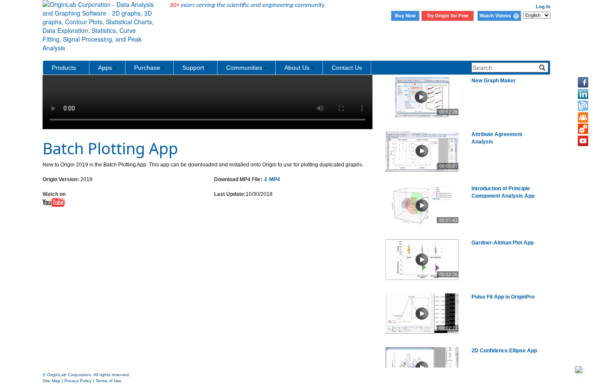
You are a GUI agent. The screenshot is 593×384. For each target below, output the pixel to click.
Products (64, 67)
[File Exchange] (583, 129)
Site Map (51, 380)
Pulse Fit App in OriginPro (502, 297)
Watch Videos (497, 15)
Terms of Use (109, 380)
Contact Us (347, 67)
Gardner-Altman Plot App (502, 243)
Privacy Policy (78, 380)
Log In (543, 6)
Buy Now (405, 15)
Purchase (147, 67)
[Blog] (583, 105)
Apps (105, 67)
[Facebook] (583, 82)
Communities (244, 67)
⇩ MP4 (272, 179)
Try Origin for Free (447, 15)
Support (193, 67)
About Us (297, 67)
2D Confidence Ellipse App (504, 351)
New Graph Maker (493, 81)
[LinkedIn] (583, 94)
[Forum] (583, 117)
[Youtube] (583, 140)
